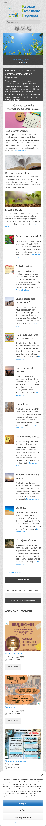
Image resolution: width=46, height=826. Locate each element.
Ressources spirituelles (17, 172)
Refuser (23, 810)
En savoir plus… (22, 290)
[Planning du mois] (23, 44)
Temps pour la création (16, 761)
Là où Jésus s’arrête (26, 540)
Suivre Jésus (22, 403)
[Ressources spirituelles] (23, 162)
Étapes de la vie (13, 209)
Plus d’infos (13, 667)
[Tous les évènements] (23, 120)
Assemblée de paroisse (28, 436)
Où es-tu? (21, 507)
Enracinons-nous (13, 653)
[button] (42, 774)
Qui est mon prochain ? (28, 236)
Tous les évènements (16, 130)
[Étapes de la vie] (23, 199)
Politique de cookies (22, 823)
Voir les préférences (23, 817)
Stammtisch (11, 707)
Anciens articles (13, 572)
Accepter (23, 803)
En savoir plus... (20, 150)
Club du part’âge (24, 266)
